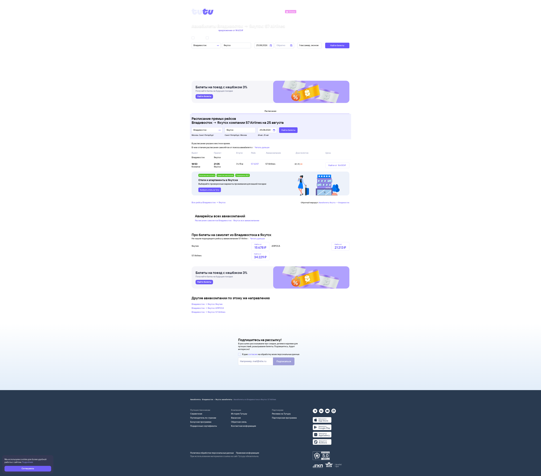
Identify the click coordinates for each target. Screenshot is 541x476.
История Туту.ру (239, 413)
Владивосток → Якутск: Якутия (207, 304)
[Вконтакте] (321, 410)
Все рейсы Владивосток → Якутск (209, 202)
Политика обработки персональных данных (212, 452)
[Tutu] (203, 11)
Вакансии (236, 417)
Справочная (196, 413)
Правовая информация (247, 452)
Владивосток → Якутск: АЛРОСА (208, 308)
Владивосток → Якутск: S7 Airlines (208, 312)
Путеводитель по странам (203, 417)
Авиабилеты (195, 399)
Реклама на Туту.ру (281, 413)
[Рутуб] (333, 410)
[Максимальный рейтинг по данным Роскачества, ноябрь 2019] (321, 455)
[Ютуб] (327, 410)
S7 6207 (255, 164)
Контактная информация (243, 426)
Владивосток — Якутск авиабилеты (217, 399)
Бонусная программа (200, 422)
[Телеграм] (315, 410)
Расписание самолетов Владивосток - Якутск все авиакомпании (227, 220)
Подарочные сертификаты (203, 426)
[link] (204, 96)
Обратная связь (239, 422)
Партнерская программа (284, 417)
